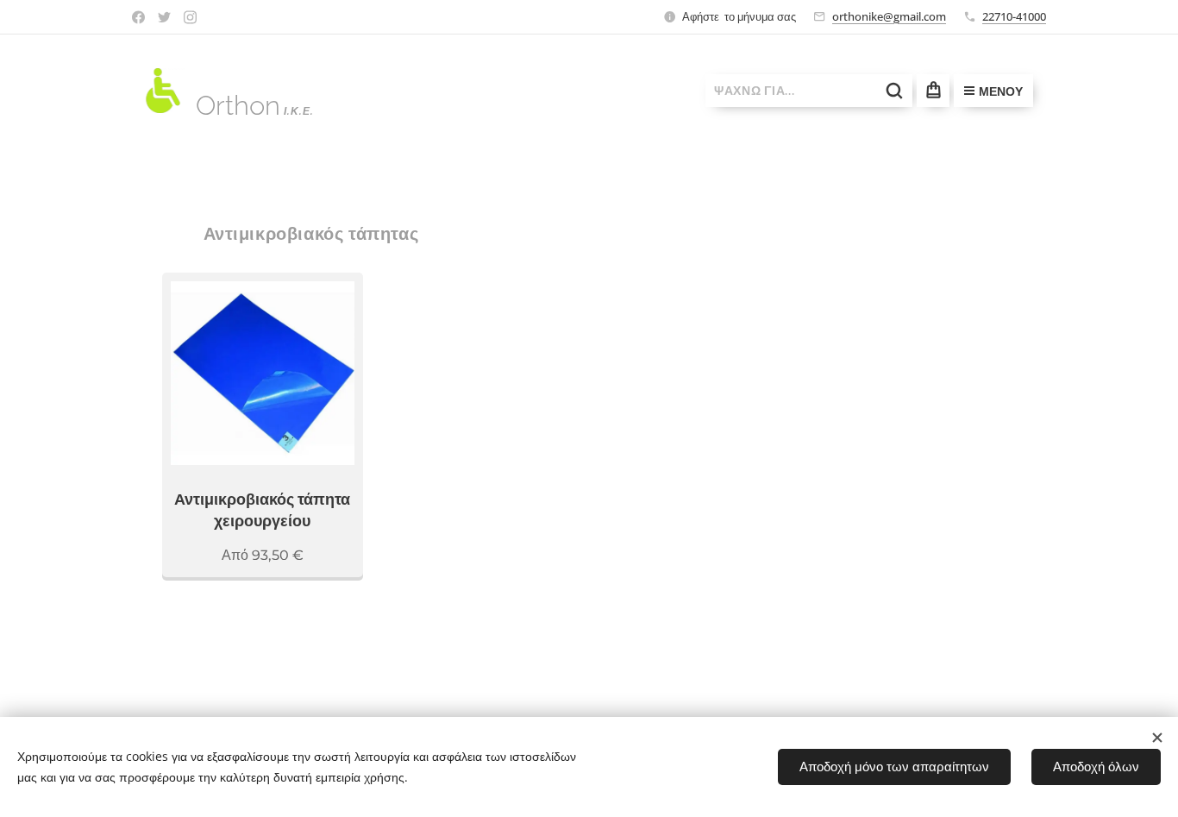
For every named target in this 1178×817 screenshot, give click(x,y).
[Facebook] (138, 17)
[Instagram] (190, 17)
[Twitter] (164, 17)
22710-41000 (1014, 16)
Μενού (1001, 91)
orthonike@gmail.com (889, 16)
